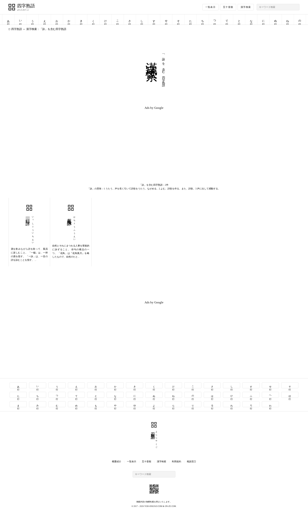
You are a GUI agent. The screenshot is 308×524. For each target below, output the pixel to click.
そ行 (178, 19)
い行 (20, 19)
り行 (193, 404)
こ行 (117, 19)
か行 (69, 19)
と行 (239, 19)
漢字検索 (246, 7)
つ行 (214, 19)
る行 (212, 404)
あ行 (8, 19)
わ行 (270, 404)
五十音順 (228, 7)
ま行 (18, 404)
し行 (141, 19)
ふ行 (251, 394)
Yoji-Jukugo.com (153, 506)
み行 (37, 404)
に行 (263, 19)
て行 (226, 19)
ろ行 (251, 404)
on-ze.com (170, 506)
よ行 (154, 404)
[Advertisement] (81, 138)
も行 (95, 404)
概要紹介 (116, 461)
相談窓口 (191, 461)
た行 (190, 19)
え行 (44, 19)
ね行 (287, 19)
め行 (76, 404)
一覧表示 (210, 7)
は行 (212, 394)
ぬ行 (275, 19)
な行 (251, 19)
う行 (32, 19)
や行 (115, 404)
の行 (299, 19)
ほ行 (290, 394)
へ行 (270, 394)
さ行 (129, 19)
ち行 (202, 19)
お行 (56, 19)
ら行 (173, 404)
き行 (81, 19)
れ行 (231, 404)
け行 (105, 19)
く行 (93, 19)
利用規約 (176, 461)
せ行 (166, 19)
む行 (57, 404)
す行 (154, 19)
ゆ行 (134, 404)
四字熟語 (26, 6)
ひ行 (231, 394)
